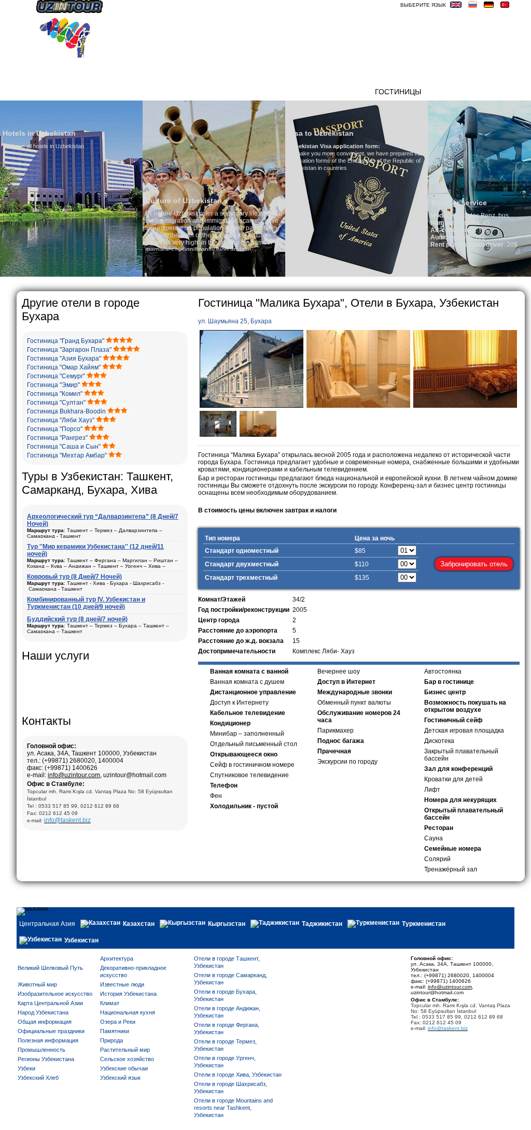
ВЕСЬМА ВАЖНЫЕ (482, 92)
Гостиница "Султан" (56, 402)
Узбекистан (81, 940)
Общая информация (45, 1022)
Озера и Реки (117, 1022)
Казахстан (139, 923)
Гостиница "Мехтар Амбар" (67, 455)
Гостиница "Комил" (54, 393)
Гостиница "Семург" (56, 376)
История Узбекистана (128, 994)
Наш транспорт (181, 92)
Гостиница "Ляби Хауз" (60, 420)
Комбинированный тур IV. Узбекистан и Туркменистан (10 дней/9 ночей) (86, 603)
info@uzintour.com (74, 775)
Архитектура (116, 958)
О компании (120, 92)
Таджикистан (322, 923)
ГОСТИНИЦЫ (398, 92)
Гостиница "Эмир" (53, 385)
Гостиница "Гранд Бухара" (65, 341)
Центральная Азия (47, 923)
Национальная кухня (127, 1012)
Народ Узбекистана (43, 1012)
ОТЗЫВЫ (328, 92)
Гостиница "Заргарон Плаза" (69, 349)
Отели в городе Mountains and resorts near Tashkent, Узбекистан (233, 1107)
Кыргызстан (226, 923)
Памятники (114, 1031)
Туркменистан (423, 923)
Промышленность (41, 1050)
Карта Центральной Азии (50, 1003)
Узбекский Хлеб (38, 1078)
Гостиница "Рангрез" (57, 437)
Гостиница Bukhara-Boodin (66, 411)
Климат (109, 1003)
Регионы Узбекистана (46, 1059)
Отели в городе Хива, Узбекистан (238, 1074)
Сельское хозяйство (127, 1059)
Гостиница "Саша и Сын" (64, 446)
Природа (111, 1040)
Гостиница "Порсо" (54, 429)
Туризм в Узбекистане (262, 92)
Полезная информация (48, 1040)
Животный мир (37, 984)
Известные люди (122, 984)
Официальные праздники (51, 1031)
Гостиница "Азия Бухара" (64, 358)
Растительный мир (125, 1050)
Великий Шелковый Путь (50, 968)
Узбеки (26, 1068)
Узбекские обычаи (124, 1068)
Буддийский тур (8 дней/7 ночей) (77, 619)
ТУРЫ (360, 92)
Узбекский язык (120, 1078)
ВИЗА (435, 92)
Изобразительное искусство (55, 994)
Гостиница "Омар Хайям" (64, 367)
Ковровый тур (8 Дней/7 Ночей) (74, 576)
